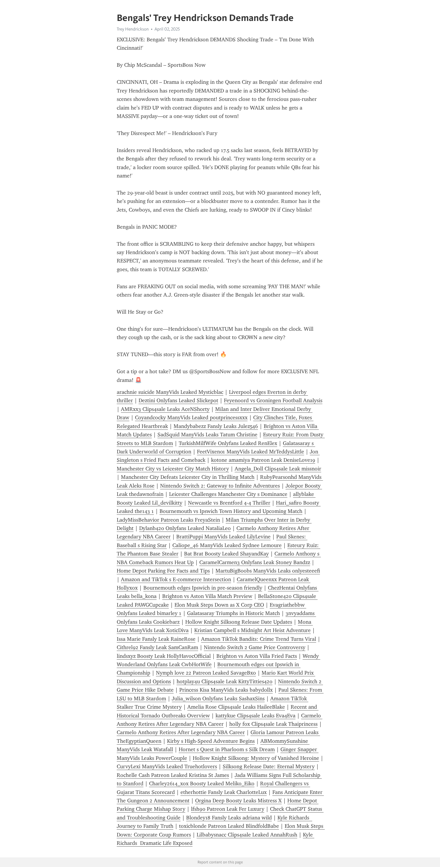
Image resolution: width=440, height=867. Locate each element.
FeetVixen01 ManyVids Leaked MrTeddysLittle (250, 451)
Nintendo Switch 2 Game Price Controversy (254, 647)
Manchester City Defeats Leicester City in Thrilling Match (187, 477)
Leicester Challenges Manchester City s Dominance (228, 494)
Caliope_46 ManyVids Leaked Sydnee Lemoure (227, 545)
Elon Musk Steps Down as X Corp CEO (219, 605)
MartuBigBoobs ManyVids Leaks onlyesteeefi (268, 570)
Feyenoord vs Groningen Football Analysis (273, 400)
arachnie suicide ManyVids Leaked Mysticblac (170, 392)
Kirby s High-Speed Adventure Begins (211, 741)
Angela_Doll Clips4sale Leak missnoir (278, 468)
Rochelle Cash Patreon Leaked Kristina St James (173, 775)
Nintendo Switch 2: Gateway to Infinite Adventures (220, 485)
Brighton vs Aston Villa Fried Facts (256, 656)
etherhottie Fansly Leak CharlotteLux (223, 792)
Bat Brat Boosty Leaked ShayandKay (226, 553)
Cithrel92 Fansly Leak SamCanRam (157, 647)
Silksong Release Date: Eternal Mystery (269, 766)
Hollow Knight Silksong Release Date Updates (238, 622)
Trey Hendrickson (133, 29)
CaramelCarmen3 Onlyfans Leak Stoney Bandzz (254, 562)
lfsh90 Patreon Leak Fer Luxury (227, 809)
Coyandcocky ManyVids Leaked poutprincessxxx (191, 417)
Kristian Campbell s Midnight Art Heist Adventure (252, 630)
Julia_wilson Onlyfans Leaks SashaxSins (218, 698)
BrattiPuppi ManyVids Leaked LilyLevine (223, 536)
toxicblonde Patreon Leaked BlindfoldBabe (229, 826)
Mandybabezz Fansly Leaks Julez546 (216, 426)
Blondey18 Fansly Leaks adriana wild (229, 817)
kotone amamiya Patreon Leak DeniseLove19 (263, 460)
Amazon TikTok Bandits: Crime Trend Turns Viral (258, 639)
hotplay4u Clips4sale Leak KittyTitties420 (224, 681)
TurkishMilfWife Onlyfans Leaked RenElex (228, 443)
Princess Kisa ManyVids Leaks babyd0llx (226, 690)
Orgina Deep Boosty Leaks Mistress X (238, 800)
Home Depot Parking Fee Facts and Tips (163, 570)
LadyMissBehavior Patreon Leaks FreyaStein (168, 520)
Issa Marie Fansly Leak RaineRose (156, 639)
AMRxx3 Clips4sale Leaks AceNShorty (165, 409)
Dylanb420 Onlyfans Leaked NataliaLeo (185, 528)
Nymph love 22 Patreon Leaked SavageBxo (206, 672)
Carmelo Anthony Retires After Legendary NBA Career (181, 732)
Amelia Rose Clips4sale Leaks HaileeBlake (236, 707)
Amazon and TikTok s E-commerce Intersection (176, 579)
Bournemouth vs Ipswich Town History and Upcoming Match (231, 511)
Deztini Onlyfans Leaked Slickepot (178, 400)
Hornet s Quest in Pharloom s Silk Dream (227, 749)
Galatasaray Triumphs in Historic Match (233, 613)
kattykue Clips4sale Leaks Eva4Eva (255, 715)
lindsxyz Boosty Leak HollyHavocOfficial (164, 656)
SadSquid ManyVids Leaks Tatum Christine (207, 434)
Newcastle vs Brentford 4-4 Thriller (229, 502)
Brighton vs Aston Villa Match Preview (207, 596)
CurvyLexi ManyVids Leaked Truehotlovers (167, 766)
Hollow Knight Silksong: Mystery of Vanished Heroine (256, 758)
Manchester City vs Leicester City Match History (173, 468)
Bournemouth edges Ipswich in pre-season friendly (202, 587)
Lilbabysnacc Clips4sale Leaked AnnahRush (247, 834)
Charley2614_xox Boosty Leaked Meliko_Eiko (201, 783)
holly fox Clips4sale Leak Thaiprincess (273, 724)
